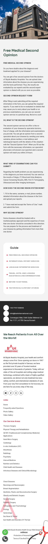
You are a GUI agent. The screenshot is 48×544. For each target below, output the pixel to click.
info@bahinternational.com (21, 313)
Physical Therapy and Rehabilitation (16, 429)
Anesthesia (7, 450)
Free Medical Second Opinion (23, 255)
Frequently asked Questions (13, 408)
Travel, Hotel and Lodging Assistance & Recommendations (24, 274)
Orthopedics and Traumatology (14, 506)
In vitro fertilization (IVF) (12, 446)
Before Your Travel (18, 282)
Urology (6, 509)
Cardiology (7, 443)
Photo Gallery (8, 412)
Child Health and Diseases (12, 467)
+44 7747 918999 (17, 308)
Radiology (6, 453)
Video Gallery (8, 415)
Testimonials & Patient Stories (24, 288)
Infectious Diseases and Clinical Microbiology (20, 471)
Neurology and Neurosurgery (13, 485)
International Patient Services (24, 261)
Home (5, 405)
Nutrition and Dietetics (11, 464)
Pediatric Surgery (9, 502)
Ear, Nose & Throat (10, 516)
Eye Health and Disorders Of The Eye (16, 520)
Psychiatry (7, 457)
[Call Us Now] (5, 539)
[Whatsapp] (5, 532)
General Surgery (9, 499)
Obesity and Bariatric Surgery (13, 495)
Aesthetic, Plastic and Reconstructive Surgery (20, 492)
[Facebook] (5, 393)
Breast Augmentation (11, 489)
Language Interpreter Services (24, 267)
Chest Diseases (9, 482)
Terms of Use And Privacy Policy (24, 538)
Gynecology (7, 513)
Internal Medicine (9, 460)
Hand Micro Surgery (10, 439)
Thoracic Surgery (9, 426)
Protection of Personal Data (23, 535)
